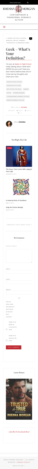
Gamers (26, 89)
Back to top (18, 466)
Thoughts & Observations (17, 43)
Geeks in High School (17, 38)
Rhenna (24, 107)
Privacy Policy (23, 462)
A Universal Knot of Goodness (16, 200)
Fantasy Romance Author (15, 100)
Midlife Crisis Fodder (15, 40)
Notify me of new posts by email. (12, 338)
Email (8, 279)
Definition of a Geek (14, 85)
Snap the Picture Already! (14, 207)
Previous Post (14, 225)
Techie (9, 93)
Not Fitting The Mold (14, 89)
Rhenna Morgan (18, 93)
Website (8, 290)
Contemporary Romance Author (18, 96)
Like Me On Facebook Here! (19, 431)
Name (8, 269)
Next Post (26, 225)
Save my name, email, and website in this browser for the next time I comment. (10, 309)
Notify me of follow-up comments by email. (13, 325)
